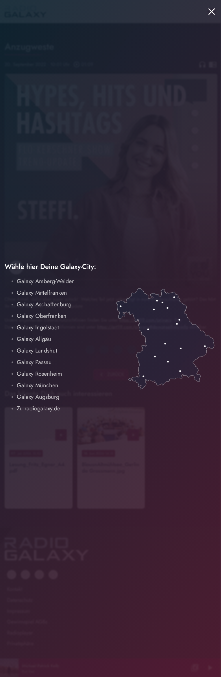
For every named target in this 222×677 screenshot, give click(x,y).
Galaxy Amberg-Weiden (46, 281)
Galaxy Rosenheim (39, 374)
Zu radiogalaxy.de (38, 408)
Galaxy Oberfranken (41, 316)
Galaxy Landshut (37, 350)
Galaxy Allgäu (34, 339)
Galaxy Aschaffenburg (44, 304)
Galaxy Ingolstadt (38, 327)
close (211, 11)
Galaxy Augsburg (38, 397)
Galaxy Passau (34, 362)
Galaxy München (37, 385)
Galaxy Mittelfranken (42, 293)
